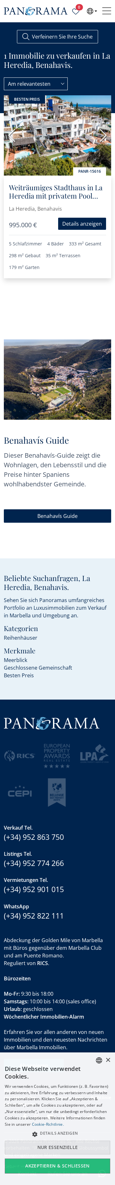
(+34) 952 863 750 (34, 837)
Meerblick (15, 660)
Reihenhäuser (20, 637)
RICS (42, 963)
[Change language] (92, 11)
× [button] (107, 1060)
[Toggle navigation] (106, 11)
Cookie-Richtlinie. (48, 1124)
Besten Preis (19, 675)
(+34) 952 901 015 (34, 889)
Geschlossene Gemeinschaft (38, 667)
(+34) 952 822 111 (34, 916)
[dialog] (57, 1118)
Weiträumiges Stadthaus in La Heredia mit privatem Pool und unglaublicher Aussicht (56, 196)
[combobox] (36, 83)
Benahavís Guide (57, 516)
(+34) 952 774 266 (34, 863)
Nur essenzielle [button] (57, 1147)
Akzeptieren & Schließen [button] (57, 1166)
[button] (57, 1134)
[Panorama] (36, 11)
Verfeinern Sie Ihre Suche (62, 36)
